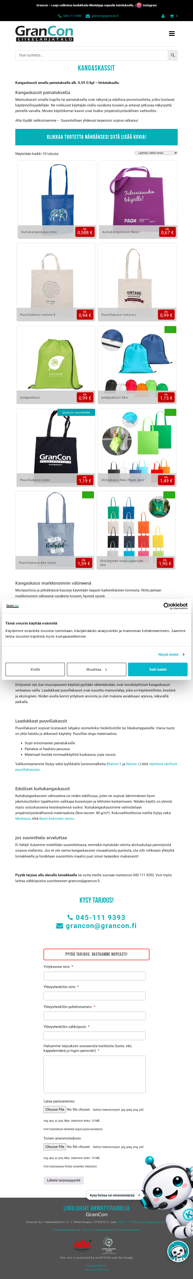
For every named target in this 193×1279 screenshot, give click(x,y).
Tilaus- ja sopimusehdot (97, 1229)
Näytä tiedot (168, 654)
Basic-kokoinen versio (56, 818)
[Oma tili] (162, 16)
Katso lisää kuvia (57, 203)
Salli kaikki (158, 669)
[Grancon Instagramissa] (139, 5)
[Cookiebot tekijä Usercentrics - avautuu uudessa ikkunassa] (167, 606)
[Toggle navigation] (172, 33)
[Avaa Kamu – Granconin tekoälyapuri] (178, 1251)
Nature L (133, 764)
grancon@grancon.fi (105, 16)
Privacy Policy (96, 1265)
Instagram (150, 5)
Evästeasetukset (128, 1229)
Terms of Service (97, 1269)
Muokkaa (93, 669)
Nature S (114, 764)
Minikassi (23, 818)
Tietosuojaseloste (65, 1229)
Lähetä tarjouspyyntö (63, 1180)
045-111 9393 (72, 16)
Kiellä (35, 669)
